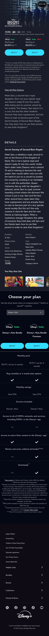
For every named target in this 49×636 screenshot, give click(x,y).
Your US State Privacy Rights (14, 548)
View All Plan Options (14, 90)
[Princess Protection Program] (35, 282)
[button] (24, 567)
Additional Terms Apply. (18, 82)
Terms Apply (9, 480)
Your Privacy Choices (12, 557)
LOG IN (42, 4)
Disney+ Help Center (31, 510)
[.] (7, 607)
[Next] (44, 281)
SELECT (14, 52)
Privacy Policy (10, 538)
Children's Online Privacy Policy (15, 543)
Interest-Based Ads (11, 562)
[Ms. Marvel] (14, 282)
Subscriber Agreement (12, 552)
